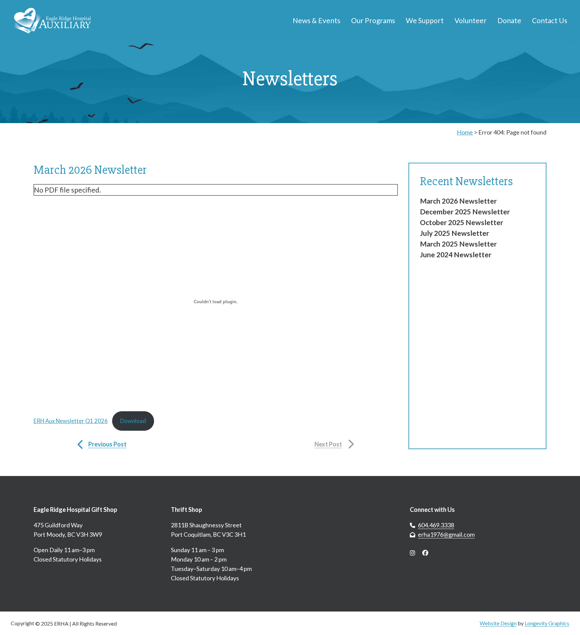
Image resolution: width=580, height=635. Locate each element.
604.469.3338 (436, 525)
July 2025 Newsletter (454, 233)
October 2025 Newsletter (461, 222)
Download (133, 420)
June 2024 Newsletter (455, 254)
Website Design (498, 623)
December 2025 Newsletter (465, 211)
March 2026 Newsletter (458, 201)
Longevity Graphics (547, 623)
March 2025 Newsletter (458, 244)
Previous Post (107, 444)
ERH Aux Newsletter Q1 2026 (71, 420)
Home (465, 132)
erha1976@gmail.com (446, 534)
